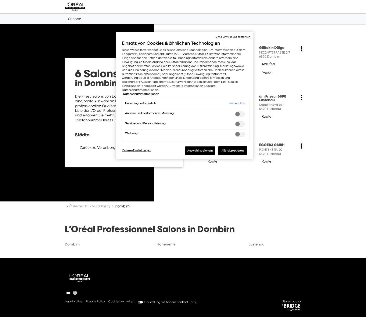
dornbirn (72, 244)
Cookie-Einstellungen (136, 150)
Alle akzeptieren (233, 150)
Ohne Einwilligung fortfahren (232, 36)
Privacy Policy (95, 302)
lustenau (256, 244)
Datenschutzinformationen (141, 94)
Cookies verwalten (121, 301)
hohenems (166, 244)
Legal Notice (74, 302)
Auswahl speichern (200, 150)
